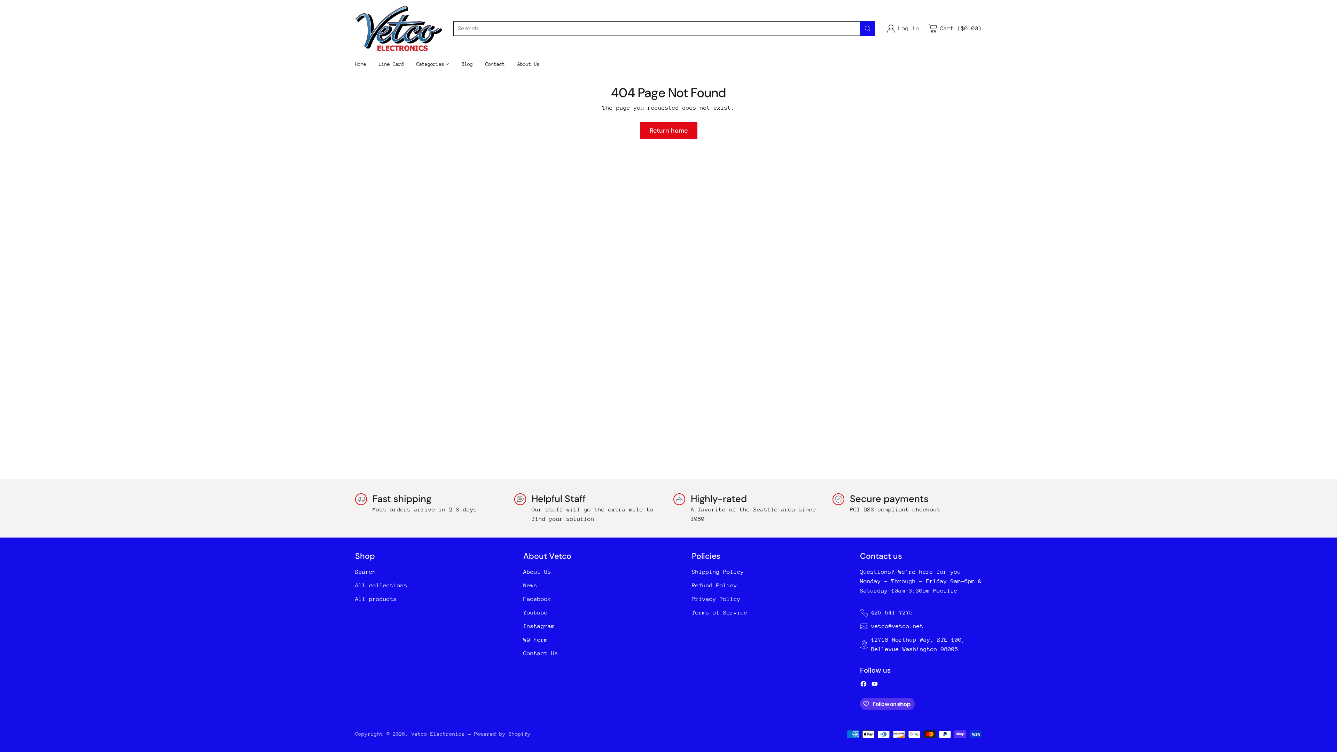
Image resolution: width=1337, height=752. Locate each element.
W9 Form (535, 639)
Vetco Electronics (438, 734)
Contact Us (540, 653)
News (530, 585)
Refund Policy (714, 585)
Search (365, 572)
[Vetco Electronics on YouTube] (874, 685)
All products (376, 599)
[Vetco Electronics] (398, 28)
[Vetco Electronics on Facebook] (863, 685)
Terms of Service (720, 612)
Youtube (535, 612)
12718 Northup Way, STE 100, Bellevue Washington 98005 (918, 644)
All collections (381, 585)
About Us (537, 572)
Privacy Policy (716, 599)
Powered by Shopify (502, 734)
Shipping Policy (718, 572)
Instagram (539, 626)
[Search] (867, 28)
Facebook (537, 599)
